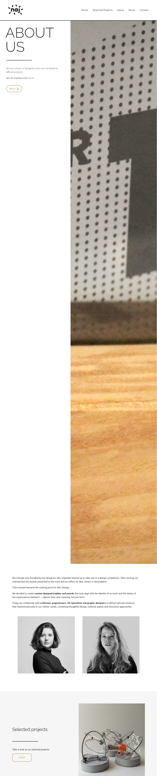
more (30, 78)
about (120, 10)
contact (144, 10)
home (84, 10)
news (132, 10)
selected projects (103, 10)
